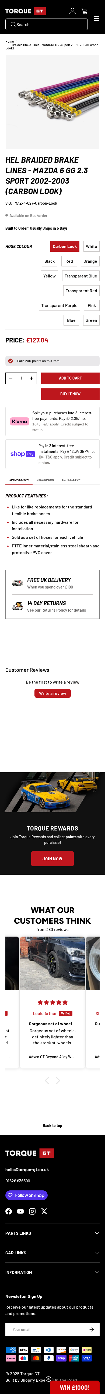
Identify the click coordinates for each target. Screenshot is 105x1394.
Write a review (52, 693)
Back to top (52, 1125)
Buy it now (70, 394)
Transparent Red (81, 290)
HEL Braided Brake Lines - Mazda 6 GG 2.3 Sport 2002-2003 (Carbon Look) (52, 46)
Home (9, 41)
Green (91, 320)
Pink (92, 305)
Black (49, 260)
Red (69, 260)
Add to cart (70, 378)
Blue (71, 320)
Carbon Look (65, 246)
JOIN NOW (52, 858)
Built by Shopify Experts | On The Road (41, 1379)
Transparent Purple (59, 305)
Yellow (49, 275)
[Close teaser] (48, 1379)
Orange (90, 260)
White (91, 246)
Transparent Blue (81, 275)
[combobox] (46, 24)
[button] (84, 11)
